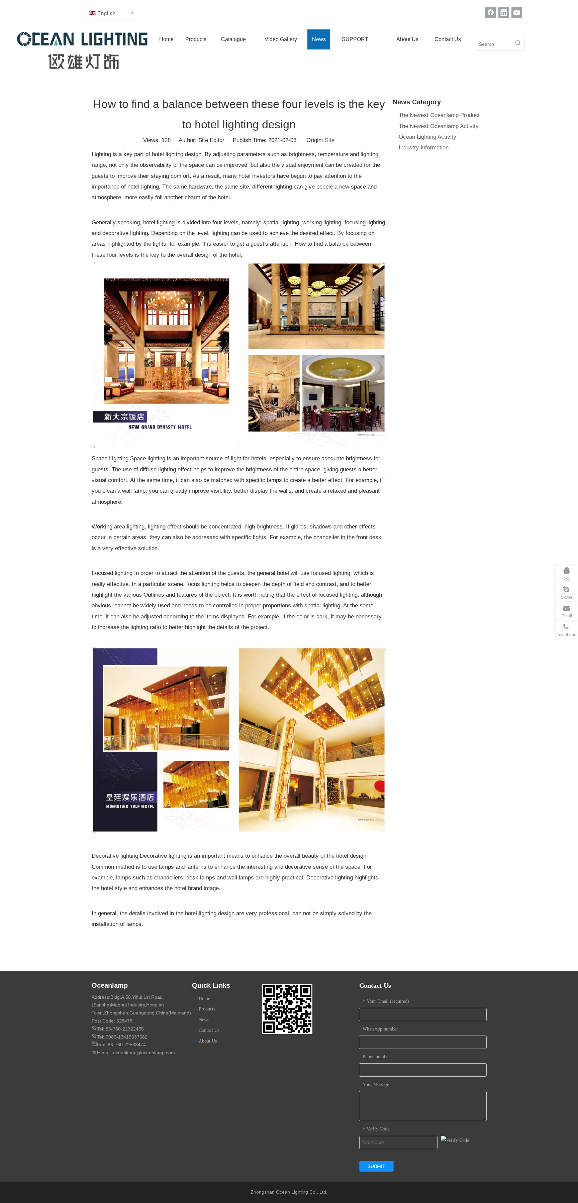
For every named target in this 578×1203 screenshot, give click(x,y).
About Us (208, 1041)
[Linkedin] (503, 12)
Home (204, 998)
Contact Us (209, 1030)
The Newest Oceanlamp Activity (439, 126)
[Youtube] (516, 12)
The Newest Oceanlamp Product (439, 115)
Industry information (424, 147)
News (204, 1019)
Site (329, 140)
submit (376, 1166)
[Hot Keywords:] (518, 44)
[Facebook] (490, 12)
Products (207, 1008)
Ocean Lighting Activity (427, 137)
